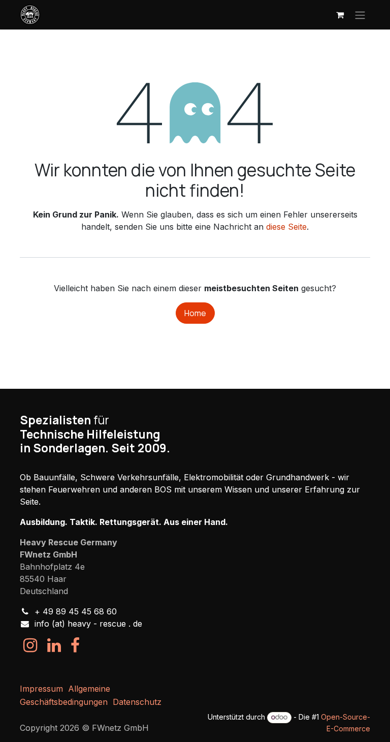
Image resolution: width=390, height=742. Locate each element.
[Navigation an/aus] (360, 14)
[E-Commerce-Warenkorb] (340, 15)
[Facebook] (75, 645)
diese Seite (286, 227)
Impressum (41, 689)
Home (195, 313)
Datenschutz (137, 702)
